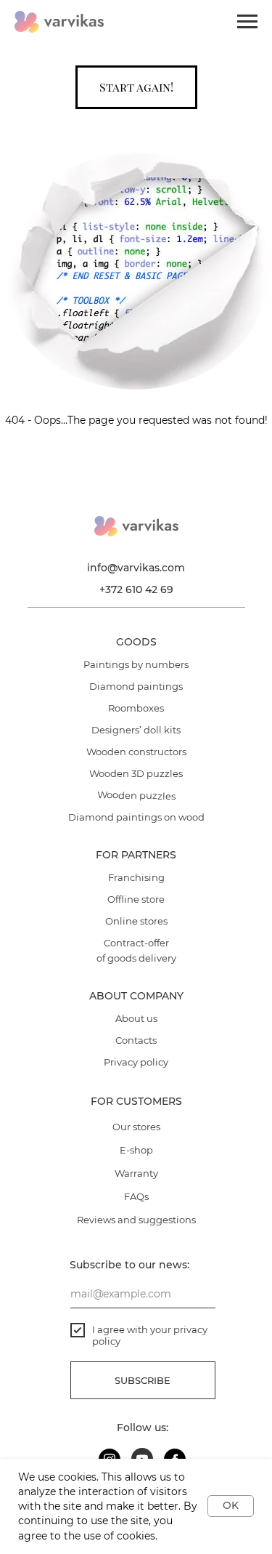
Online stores (136, 921)
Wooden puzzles (136, 795)
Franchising (136, 877)
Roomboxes (136, 708)
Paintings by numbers (136, 664)
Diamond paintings (136, 686)
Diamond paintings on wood (136, 817)
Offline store (136, 899)
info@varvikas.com (136, 567)
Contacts (136, 1040)
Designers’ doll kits (136, 730)
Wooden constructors (136, 751)
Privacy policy (136, 1062)
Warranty (136, 1173)
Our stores (136, 1126)
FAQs (136, 1196)
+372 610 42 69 (136, 589)
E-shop (136, 1150)
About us (136, 1018)
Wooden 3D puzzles (136, 773)
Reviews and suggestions (136, 1219)
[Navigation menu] (247, 22)
